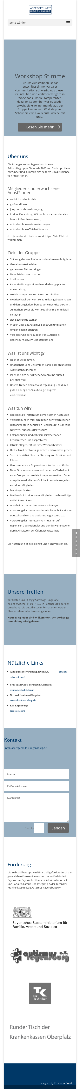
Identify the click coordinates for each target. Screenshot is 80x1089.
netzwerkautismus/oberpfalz (23, 700)
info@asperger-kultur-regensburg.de (26, 748)
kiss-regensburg (17, 711)
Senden (58, 828)
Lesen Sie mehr (40, 127)
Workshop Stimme (40, 76)
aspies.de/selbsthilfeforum (22, 690)
